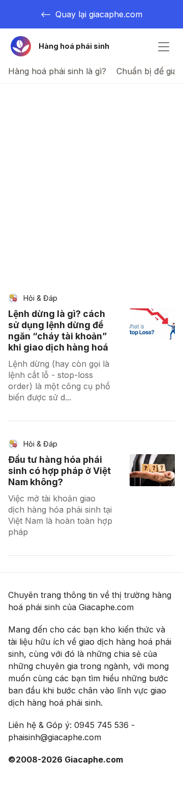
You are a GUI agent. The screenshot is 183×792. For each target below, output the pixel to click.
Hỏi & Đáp (40, 298)
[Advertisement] (91, 180)
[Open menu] (163, 46)
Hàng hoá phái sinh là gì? (57, 71)
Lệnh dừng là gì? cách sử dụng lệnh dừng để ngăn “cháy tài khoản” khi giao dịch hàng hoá (58, 330)
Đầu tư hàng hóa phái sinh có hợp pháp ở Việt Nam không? (59, 470)
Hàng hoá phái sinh (74, 46)
